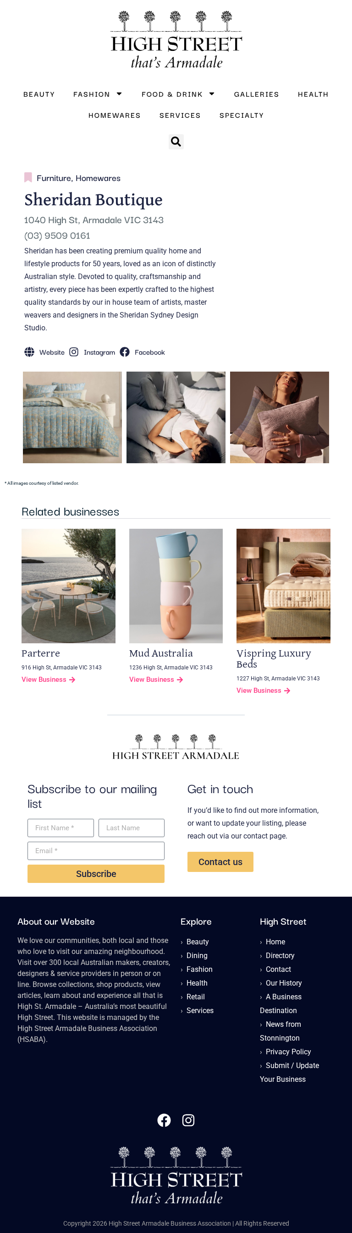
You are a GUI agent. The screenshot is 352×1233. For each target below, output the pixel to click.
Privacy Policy (288, 1051)
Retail (196, 996)
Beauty (39, 93)
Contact (278, 969)
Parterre (41, 653)
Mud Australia (161, 653)
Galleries (257, 93)
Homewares (114, 114)
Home (275, 941)
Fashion (91, 93)
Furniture (54, 177)
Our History (284, 983)
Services (180, 114)
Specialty (242, 114)
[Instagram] (188, 1120)
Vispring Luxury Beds (273, 659)
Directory (280, 955)
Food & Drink (172, 93)
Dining (197, 955)
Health (313, 93)
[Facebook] (164, 1120)
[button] (176, 141)
